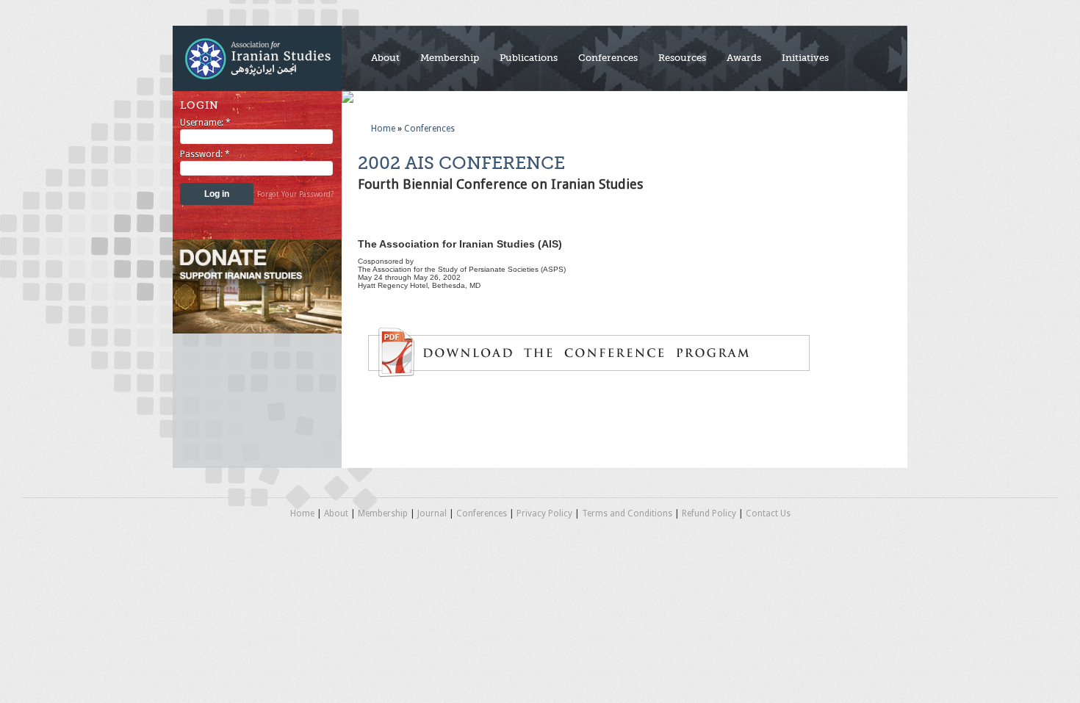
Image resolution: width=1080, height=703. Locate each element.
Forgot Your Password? (295, 194)
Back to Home (257, 58)
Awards (744, 57)
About (385, 57)
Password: (205, 154)
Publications (529, 57)
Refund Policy (709, 513)
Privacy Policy (544, 513)
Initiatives (805, 57)
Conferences (608, 57)
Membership (449, 57)
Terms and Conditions (627, 513)
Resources (682, 57)
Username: (205, 123)
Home (383, 128)
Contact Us (768, 513)
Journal (432, 513)
